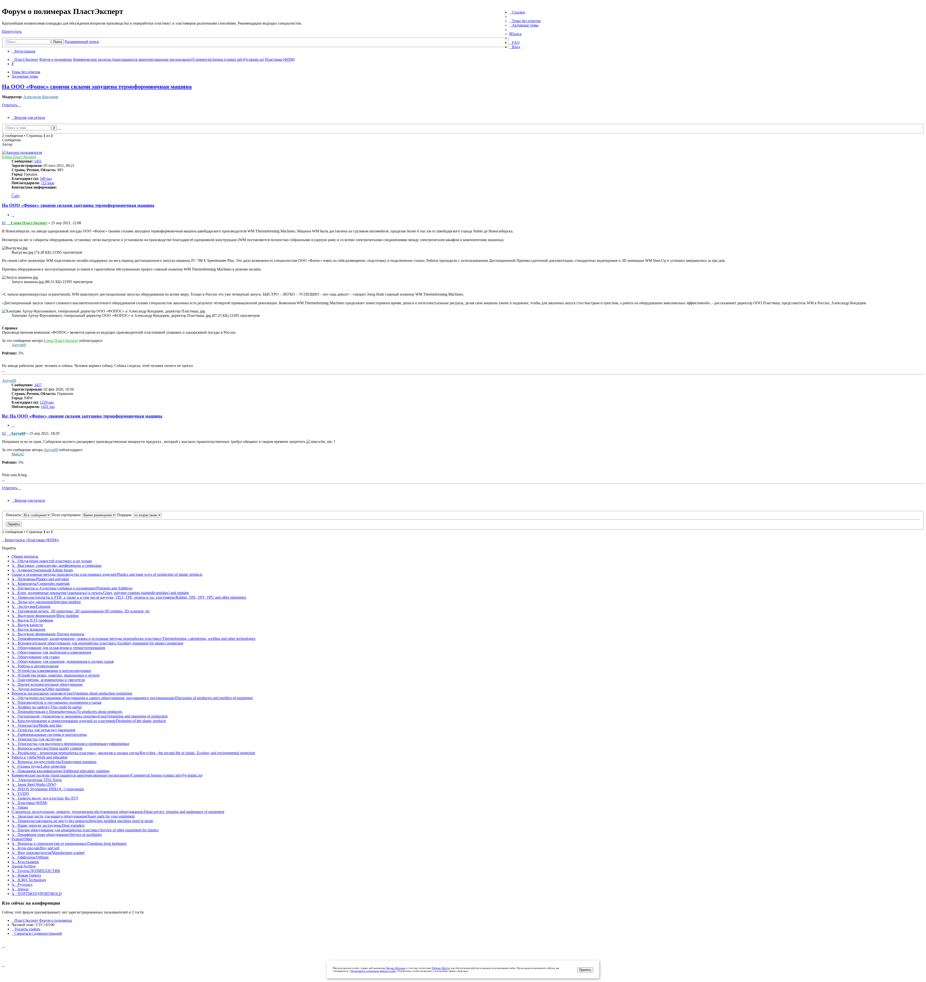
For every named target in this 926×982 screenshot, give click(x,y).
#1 (4, 223)
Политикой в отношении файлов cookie (373, 970)
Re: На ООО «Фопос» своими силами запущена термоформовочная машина (82, 416)
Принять (585, 970)
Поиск (57, 42)
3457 (38, 385)
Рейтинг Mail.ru (441, 968)
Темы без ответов (26, 72)
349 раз (46, 178)
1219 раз (47, 402)
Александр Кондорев (40, 97)
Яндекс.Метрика (395, 968)
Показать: (14, 515)
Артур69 (19, 345)
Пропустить (12, 31)
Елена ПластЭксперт (19, 157)
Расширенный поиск (82, 42)
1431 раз (47, 407)
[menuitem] (525, 21)
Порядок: (125, 515)
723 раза (47, 183)
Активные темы (25, 76)
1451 (38, 161)
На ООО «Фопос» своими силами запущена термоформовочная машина (97, 86)
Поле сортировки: (67, 515)
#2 (4, 433)
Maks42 (18, 454)
